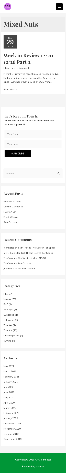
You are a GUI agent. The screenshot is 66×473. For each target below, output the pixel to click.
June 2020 (9, 392)
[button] (18, 153)
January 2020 (11, 418)
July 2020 (8, 386)
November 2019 (12, 428)
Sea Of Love (10, 222)
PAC (6, 304)
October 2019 (11, 433)
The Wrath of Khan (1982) (32, 258)
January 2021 (11, 381)
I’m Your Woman (27, 268)
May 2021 (9, 366)
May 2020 (9, 397)
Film (6, 67)
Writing (7, 340)
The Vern (9, 258)
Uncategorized (11, 335)
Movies (7, 299)
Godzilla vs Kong (12, 201)
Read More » (10, 89)
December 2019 (12, 423)
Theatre (8, 330)
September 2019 (12, 438)
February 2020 (11, 412)
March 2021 (10, 371)
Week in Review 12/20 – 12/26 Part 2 (31, 58)
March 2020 (10, 407)
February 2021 (11, 376)
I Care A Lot (10, 211)
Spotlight (8, 309)
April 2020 (9, 402)
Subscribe (9, 314)
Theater (8, 325)
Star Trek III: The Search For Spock (36, 247)
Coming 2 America (13, 206)
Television (9, 319)
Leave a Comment (19, 67)
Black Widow (11, 217)
